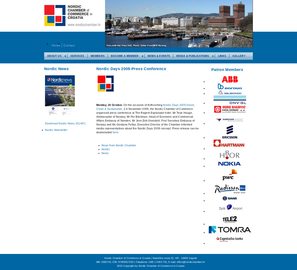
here (115, 132)
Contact (69, 45)
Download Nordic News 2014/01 (65, 123)
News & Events (159, 56)
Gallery (238, 56)
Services (77, 56)
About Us (54, 56)
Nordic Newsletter (56, 130)
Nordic (106, 149)
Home (56, 45)
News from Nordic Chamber (119, 145)
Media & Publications (192, 56)
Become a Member (124, 56)
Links (222, 56)
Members (98, 56)
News (105, 153)
